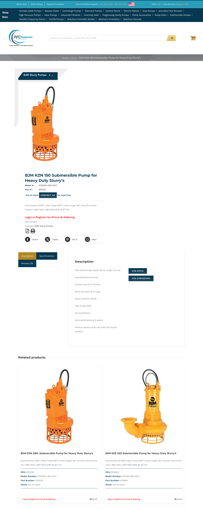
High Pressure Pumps (30, 15)
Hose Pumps (50, 15)
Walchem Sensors (132, 19)
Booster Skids (52, 11)
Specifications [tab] (46, 256)
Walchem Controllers (109, 19)
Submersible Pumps (180, 15)
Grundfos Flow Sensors (170, 11)
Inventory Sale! (91, 15)
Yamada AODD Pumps (30, 11)
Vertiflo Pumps (56, 19)
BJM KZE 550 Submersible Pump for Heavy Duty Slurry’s (140, 453)
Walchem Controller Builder (81, 19)
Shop (74, 57)
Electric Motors (131, 11)
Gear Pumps (149, 11)
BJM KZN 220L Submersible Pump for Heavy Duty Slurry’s (57, 453)
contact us (48, 195)
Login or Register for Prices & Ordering (49, 217)
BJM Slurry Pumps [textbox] (36, 75)
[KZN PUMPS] (58, 123)
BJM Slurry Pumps (44, 226)
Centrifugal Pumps (71, 11)
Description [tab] (27, 256)
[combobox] (38, 76)
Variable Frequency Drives (32, 19)
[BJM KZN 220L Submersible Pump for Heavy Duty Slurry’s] (59, 406)
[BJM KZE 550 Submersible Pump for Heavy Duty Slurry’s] (144, 406)
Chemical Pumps (93, 11)
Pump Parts (160, 15)
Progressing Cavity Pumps (116, 15)
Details (95, 499)
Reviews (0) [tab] (27, 263)
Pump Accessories (141, 15)
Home (65, 57)
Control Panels (113, 11)
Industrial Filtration (70, 15)
